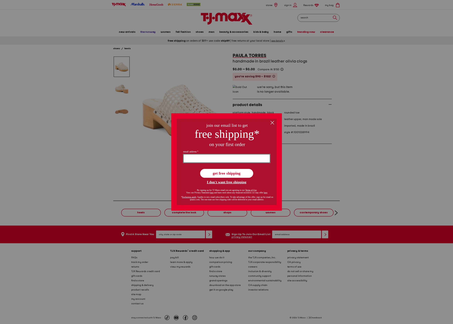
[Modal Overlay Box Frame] (226, 162)
